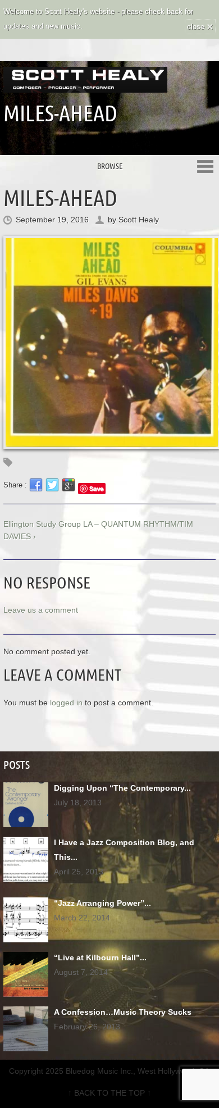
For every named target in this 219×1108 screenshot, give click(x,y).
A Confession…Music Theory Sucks (122, 1011)
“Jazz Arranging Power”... (102, 903)
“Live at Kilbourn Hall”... (100, 957)
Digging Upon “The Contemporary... (122, 787)
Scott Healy (138, 219)
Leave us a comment (40, 609)
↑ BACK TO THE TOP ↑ (109, 1092)
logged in (66, 702)
